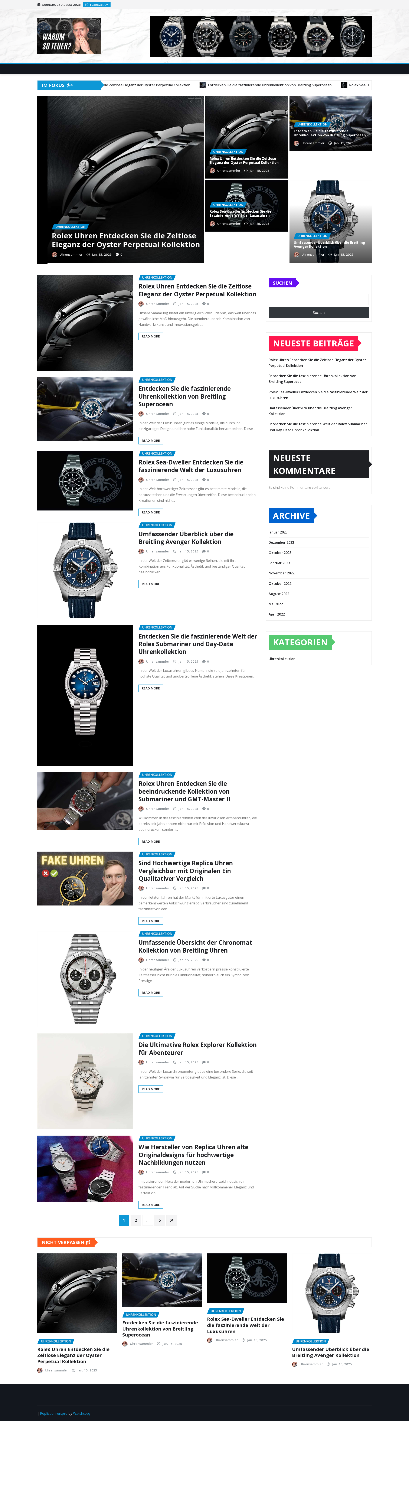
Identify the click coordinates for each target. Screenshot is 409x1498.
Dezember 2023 (281, 541)
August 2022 (279, 592)
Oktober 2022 (280, 582)
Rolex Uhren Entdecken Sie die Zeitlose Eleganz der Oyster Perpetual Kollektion (244, 160)
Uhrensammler (73, 254)
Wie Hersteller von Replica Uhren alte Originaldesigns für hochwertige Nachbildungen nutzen (193, 1153)
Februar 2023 (279, 561)
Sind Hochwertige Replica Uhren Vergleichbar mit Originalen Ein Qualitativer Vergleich (185, 869)
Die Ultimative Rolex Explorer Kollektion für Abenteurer (197, 1047)
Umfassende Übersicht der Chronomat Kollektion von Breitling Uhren (195, 945)
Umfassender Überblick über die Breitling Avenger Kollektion (131, 240)
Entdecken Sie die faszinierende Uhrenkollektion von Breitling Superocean (330, 133)
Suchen (282, 281)
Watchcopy (82, 1411)
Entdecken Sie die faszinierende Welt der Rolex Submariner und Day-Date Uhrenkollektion (197, 642)
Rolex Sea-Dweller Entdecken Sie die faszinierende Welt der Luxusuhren (240, 213)
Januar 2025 (278, 530)
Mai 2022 (276, 602)
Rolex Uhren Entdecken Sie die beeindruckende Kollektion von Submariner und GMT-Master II (184, 790)
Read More (151, 335)
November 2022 (282, 571)
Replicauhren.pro (54, 1411)
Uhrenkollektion (282, 657)
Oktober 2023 (280, 551)
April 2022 (277, 612)
